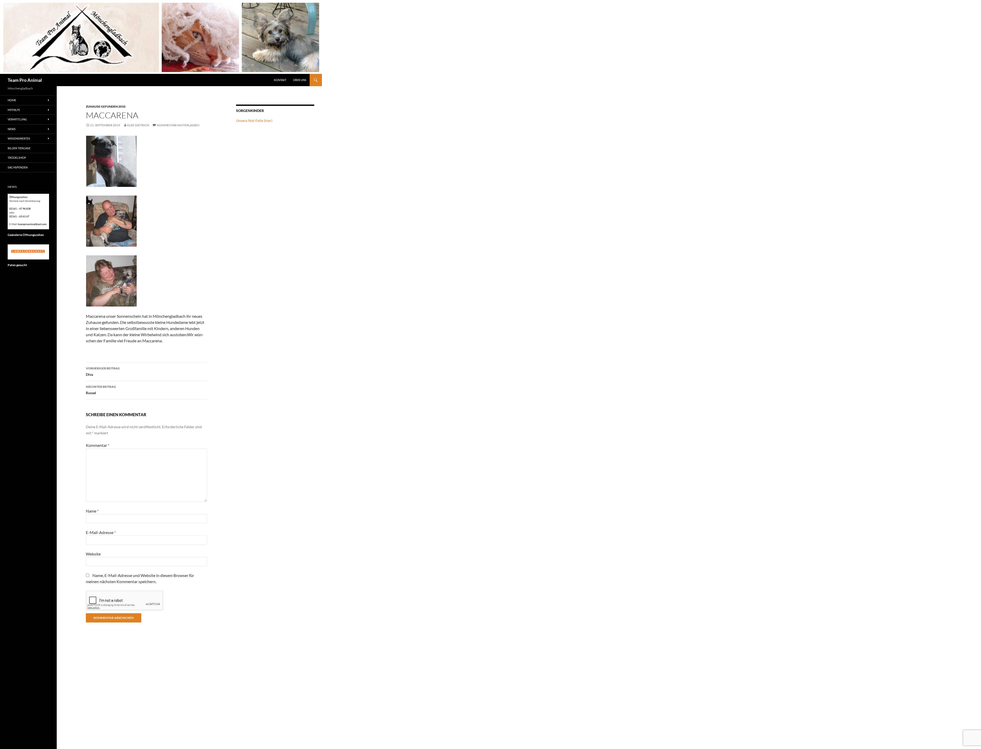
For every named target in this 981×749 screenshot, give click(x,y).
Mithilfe (14, 109)
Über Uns (299, 80)
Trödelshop (17, 157)
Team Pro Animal (25, 80)
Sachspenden (18, 167)
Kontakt (280, 80)
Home (12, 100)
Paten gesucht (17, 265)
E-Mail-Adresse (101, 532)
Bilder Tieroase (19, 148)
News (12, 129)
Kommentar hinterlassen (178, 125)
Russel (101, 390)
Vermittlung (17, 119)
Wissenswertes (19, 138)
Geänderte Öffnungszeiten (26, 235)
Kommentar (97, 445)
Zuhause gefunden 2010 (105, 106)
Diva (103, 371)
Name (92, 510)
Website (93, 553)
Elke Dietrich (138, 125)
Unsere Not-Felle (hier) (254, 120)
